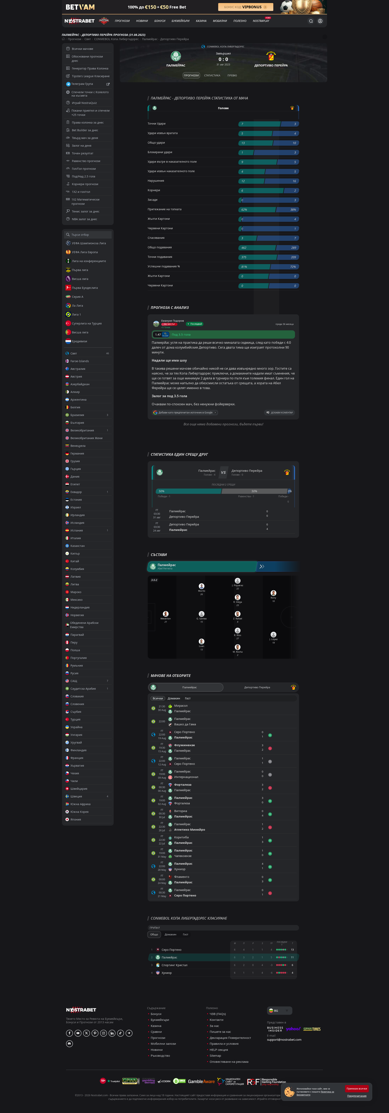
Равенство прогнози (86, 161)
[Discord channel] (69, 1043)
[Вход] (320, 21)
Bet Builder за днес (85, 130)
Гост (188, 698)
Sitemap (215, 1056)
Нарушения (156, 180)
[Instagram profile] (103, 1033)
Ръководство (160, 1056)
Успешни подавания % (164, 266)
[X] (86, 1033)
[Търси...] (310, 20)
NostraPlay (261, 21)
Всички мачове (82, 49)
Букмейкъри (180, 21)
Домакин (174, 698)
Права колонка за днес (88, 122)
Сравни (156, 1032)
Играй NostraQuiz (84, 103)
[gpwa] (131, 1081)
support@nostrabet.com (284, 1039)
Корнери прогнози (85, 184)
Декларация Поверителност (230, 1038)
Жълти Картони (159, 219)
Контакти (216, 1020)
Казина (201, 21)
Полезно (239, 21)
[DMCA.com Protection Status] (179, 1081)
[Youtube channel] (78, 1033)
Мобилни (220, 21)
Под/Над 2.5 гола (83, 176)
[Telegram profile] (129, 1033)
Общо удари (156, 142)
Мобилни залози (163, 1044)
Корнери (154, 190)
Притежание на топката (165, 209)
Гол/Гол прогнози (84, 169)
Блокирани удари (160, 152)
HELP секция (219, 1050)
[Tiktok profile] (120, 1033)
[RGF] (266, 1083)
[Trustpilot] (113, 1081)
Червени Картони (160, 228)
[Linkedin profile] (112, 1033)
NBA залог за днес (84, 219)
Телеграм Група (82, 84)
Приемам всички (357, 1088)
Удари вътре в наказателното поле (172, 161)
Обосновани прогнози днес (87, 58)
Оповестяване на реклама (229, 1062)
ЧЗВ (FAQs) (218, 1014)
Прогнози (122, 21)
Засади (152, 200)
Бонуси (159, 21)
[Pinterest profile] (95, 1033)
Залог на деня (81, 145)
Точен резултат (82, 153)
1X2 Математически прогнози (85, 201)
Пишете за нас (220, 1032)
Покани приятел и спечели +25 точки (91, 113)
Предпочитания (357, 1096)
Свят (87, 39)
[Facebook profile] (69, 1033)
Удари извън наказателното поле (171, 171)
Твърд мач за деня (85, 138)
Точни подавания (160, 257)
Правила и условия (224, 1044)
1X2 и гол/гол (81, 192)
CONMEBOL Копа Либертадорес (116, 39)
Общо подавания (160, 247)
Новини (142, 21)
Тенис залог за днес (85, 211)
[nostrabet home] (81, 1009)
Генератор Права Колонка (90, 68)
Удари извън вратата (163, 133)
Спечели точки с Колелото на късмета (90, 93)
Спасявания (156, 238)
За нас (214, 1026)
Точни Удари (157, 123)
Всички (158, 698)
